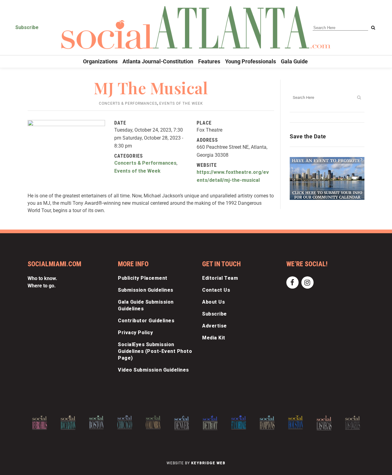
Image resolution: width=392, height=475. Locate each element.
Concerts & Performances (128, 103)
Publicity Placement (143, 278)
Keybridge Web (208, 463)
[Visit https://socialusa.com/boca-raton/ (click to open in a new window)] (68, 422)
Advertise (214, 326)
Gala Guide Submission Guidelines (146, 305)
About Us (213, 302)
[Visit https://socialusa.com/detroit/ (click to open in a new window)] (210, 422)
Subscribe (27, 27)
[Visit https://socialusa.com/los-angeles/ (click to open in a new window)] (352, 422)
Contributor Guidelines (146, 321)
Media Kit (213, 338)
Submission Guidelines (145, 290)
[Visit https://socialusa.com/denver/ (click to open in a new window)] (181, 422)
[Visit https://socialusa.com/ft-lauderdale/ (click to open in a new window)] (238, 422)
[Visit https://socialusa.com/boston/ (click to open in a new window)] (96, 422)
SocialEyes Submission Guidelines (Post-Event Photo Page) (155, 351)
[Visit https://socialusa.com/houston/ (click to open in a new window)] (295, 422)
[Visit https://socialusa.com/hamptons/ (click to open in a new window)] (267, 422)
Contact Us (216, 290)
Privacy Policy (135, 332)
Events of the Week (181, 103)
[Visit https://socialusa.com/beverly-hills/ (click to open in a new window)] (39, 422)
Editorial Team (220, 278)
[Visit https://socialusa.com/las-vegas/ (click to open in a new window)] (324, 422)
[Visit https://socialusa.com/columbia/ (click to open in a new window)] (153, 422)
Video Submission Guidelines (153, 370)
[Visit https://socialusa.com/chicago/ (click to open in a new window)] (125, 422)
